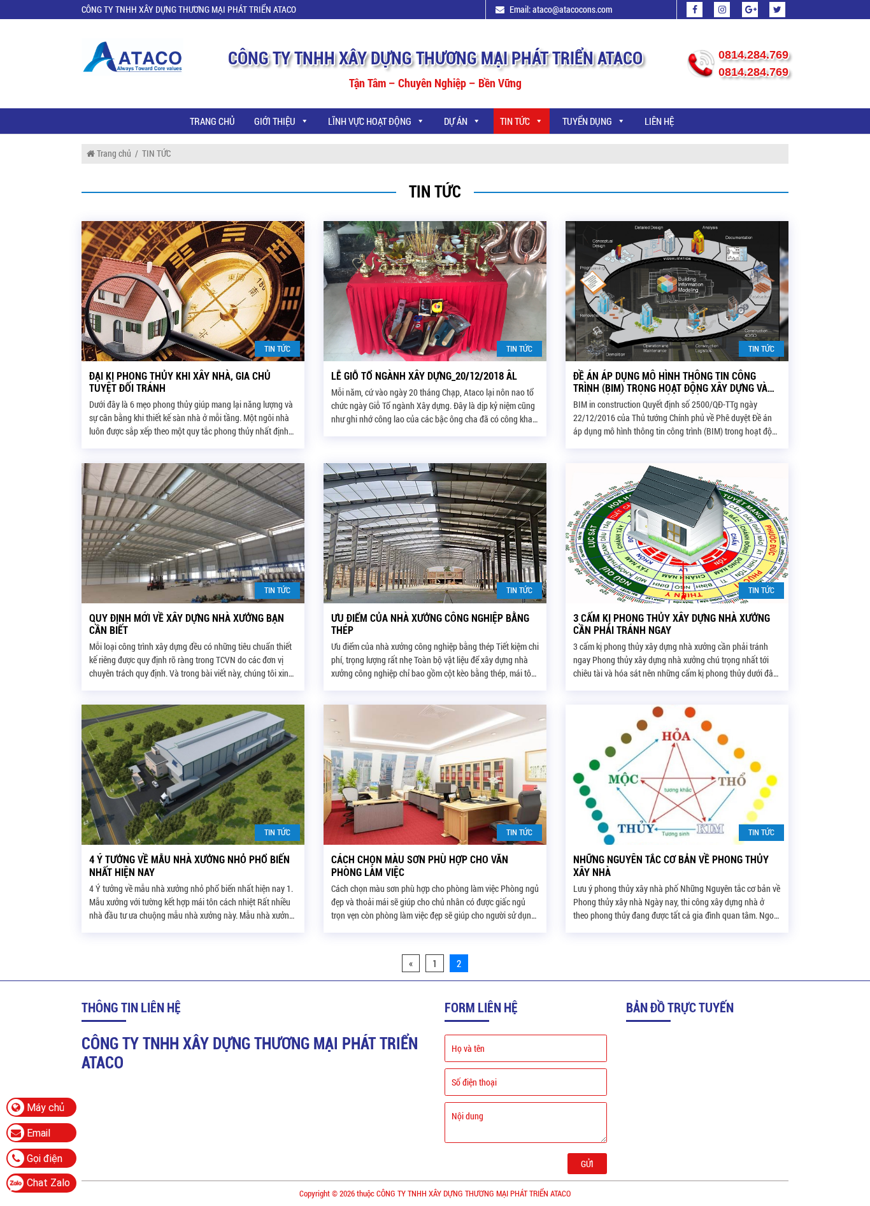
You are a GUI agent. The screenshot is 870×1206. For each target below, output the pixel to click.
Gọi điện (43, 1158)
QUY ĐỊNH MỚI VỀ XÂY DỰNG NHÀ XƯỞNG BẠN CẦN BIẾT (186, 624)
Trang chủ (212, 121)
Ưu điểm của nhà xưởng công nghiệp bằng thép (430, 624)
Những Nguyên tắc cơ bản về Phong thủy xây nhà (671, 866)
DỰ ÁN (455, 121)
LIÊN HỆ (659, 121)
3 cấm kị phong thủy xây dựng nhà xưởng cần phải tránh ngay (671, 624)
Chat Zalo (48, 1183)
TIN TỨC (515, 121)
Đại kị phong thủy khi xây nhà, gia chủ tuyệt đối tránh (180, 382)
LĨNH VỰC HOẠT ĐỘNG (369, 121)
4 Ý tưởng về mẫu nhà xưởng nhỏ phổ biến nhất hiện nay (189, 866)
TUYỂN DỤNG (587, 121)
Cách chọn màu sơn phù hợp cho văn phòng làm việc (419, 866)
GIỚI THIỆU (275, 121)
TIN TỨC (277, 348)
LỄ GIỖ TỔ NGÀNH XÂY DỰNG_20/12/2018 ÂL (424, 376)
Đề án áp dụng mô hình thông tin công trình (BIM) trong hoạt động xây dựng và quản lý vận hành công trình (670, 382)
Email (37, 1133)
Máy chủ (44, 1108)
